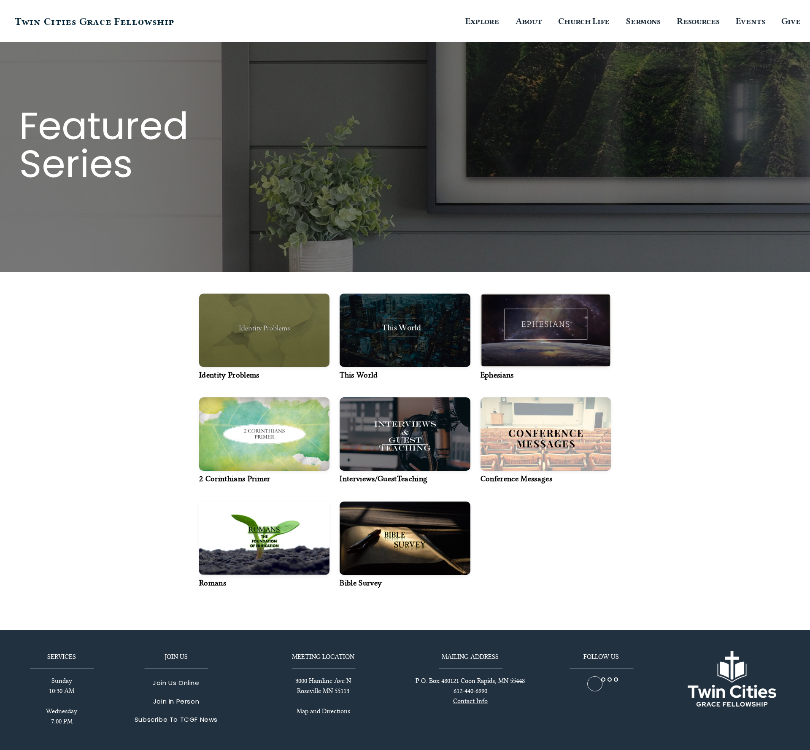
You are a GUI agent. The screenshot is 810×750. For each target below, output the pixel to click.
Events (751, 21)
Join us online (176, 682)
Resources (699, 21)
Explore (483, 21)
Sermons (644, 21)
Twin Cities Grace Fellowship (94, 21)
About (530, 21)
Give (791, 21)
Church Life (585, 21)
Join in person (176, 701)
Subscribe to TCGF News (176, 719)
